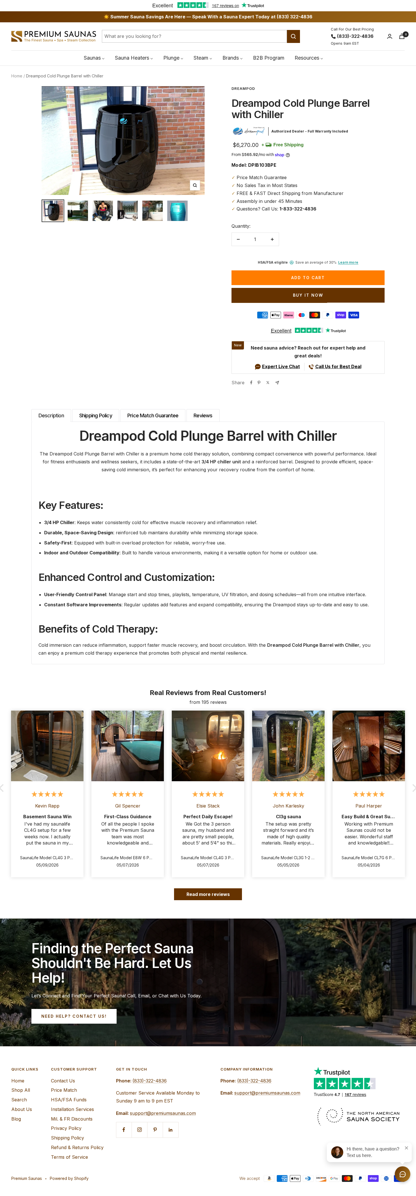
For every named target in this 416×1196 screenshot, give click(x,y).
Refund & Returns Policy (77, 1147)
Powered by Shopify (69, 1178)
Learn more (348, 262)
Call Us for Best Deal (338, 366)
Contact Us (63, 1081)
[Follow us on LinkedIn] (170, 1130)
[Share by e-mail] (277, 383)
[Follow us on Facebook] (124, 1130)
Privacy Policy (66, 1128)
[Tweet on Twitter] (267, 383)
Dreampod (243, 88)
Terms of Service (69, 1157)
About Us (21, 1109)
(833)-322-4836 (355, 36)
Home (16, 75)
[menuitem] (94, 57)
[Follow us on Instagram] (139, 1130)
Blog (16, 1119)
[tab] (51, 415)
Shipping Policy (67, 1138)
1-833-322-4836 (298, 209)
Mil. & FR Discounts (72, 1119)
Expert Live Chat (281, 366)
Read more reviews (208, 894)
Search (19, 1099)
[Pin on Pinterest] (259, 383)
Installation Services (72, 1109)
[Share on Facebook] (251, 383)
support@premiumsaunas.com (163, 1113)
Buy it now (308, 295)
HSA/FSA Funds (69, 1099)
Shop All (20, 1090)
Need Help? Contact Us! (74, 1016)
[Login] (389, 36)
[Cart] (402, 36)
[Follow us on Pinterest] (155, 1130)
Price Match (64, 1090)
